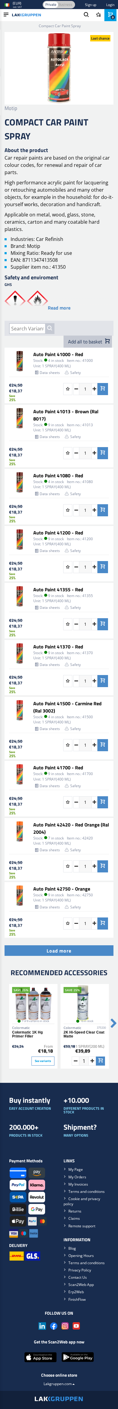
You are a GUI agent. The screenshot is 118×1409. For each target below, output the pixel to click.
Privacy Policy (79, 1270)
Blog (72, 1248)
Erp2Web (76, 1291)
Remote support (81, 1226)
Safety (75, 372)
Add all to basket (85, 341)
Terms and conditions (86, 1191)
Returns (74, 1211)
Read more (59, 307)
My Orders (77, 1177)
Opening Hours (81, 1255)
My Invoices (78, 1184)
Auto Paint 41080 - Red (58, 475)
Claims (74, 1218)
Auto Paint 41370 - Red (58, 646)
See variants (43, 1061)
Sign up (90, 5)
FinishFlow (77, 1299)
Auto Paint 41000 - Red (58, 354)
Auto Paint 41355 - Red (58, 589)
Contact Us (77, 1277)
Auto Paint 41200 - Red (58, 532)
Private (50, 4)
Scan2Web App (81, 1284)
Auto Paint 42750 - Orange (61, 888)
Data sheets (50, 372)
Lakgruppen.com (58, 1383)
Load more (59, 950)
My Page (75, 1169)
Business (65, 4)
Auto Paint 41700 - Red (58, 767)
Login (110, 5)
